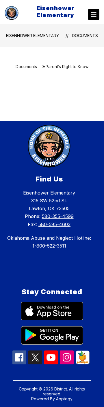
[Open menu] (93, 14)
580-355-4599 (58, 216)
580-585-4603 (54, 224)
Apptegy (64, 398)
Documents (85, 35)
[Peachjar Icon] (83, 363)
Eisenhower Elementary (32, 35)
